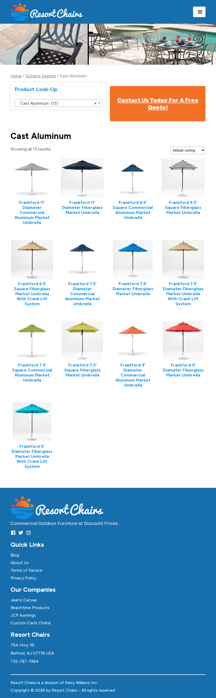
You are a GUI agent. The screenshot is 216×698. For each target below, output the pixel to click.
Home (16, 76)
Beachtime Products (30, 607)
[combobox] (58, 103)
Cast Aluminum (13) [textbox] (57, 103)
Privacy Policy (23, 577)
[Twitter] (20, 532)
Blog (15, 555)
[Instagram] (28, 532)
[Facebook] (13, 532)
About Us (20, 562)
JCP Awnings (23, 615)
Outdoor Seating (40, 76)
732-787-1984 (25, 661)
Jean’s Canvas (24, 599)
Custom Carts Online (31, 622)
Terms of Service (26, 570)
